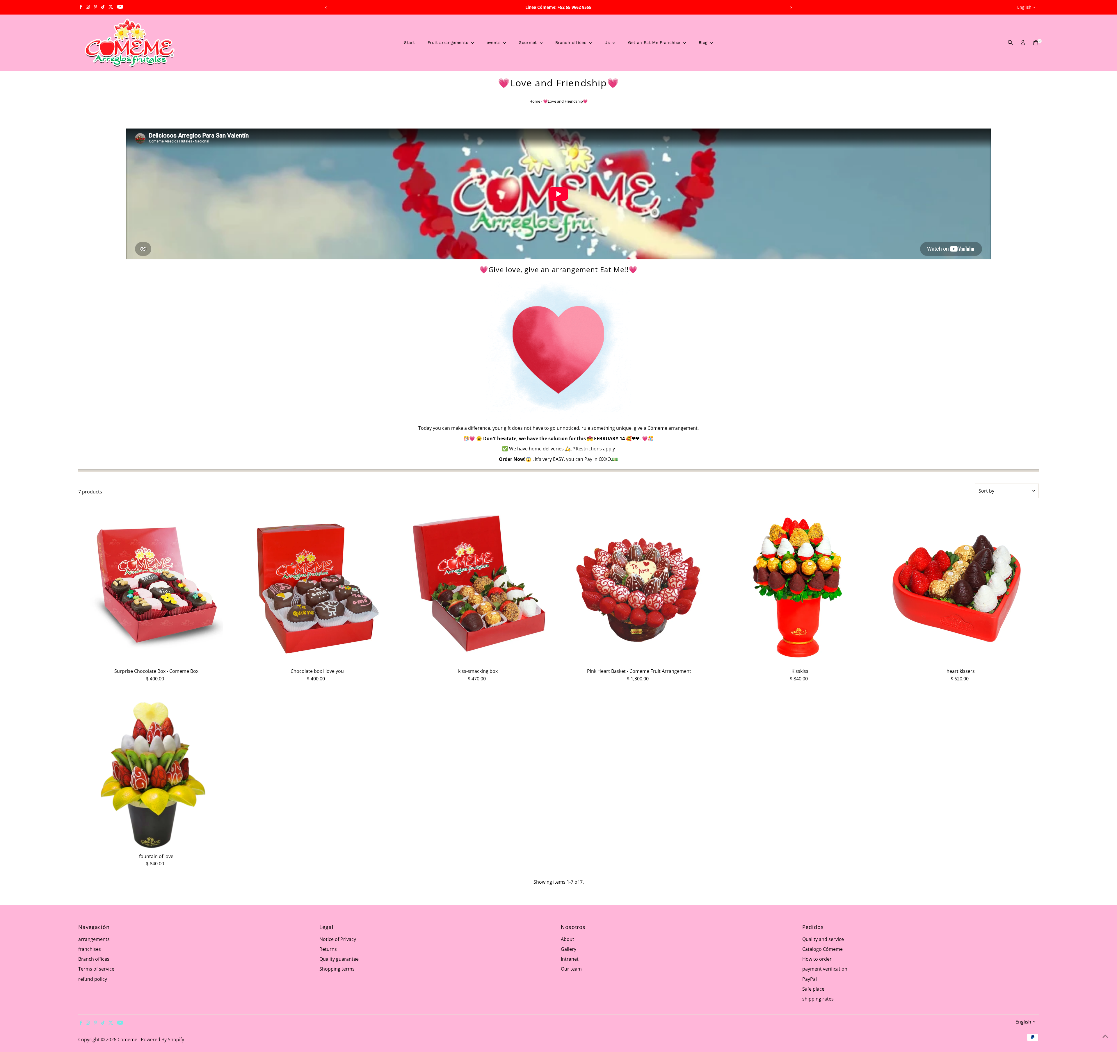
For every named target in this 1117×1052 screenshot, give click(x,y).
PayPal (809, 979)
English (1024, 7)
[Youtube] (120, 7)
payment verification (824, 969)
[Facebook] (80, 7)
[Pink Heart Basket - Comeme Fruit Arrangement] (639, 587)
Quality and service (823, 939)
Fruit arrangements (449, 42)
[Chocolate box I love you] (317, 587)
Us (607, 42)
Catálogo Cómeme (822, 949)
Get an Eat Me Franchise (655, 42)
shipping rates (818, 999)
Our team (571, 969)
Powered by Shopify (162, 1039)
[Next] (791, 7)
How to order (817, 959)
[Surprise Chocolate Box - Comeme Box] (156, 587)
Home (534, 101)
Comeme (127, 1039)
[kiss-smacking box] (478, 587)
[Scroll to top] (1105, 1036)
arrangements (94, 939)
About (567, 939)
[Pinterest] (96, 7)
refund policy (92, 979)
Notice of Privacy (337, 939)
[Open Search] (1010, 42)
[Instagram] (87, 7)
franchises (89, 949)
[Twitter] (111, 7)
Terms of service (96, 969)
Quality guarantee (339, 959)
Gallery (568, 949)
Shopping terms (337, 969)
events (494, 42)
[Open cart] (1036, 42)
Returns (328, 949)
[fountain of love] (156, 772)
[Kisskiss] (800, 587)
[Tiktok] (103, 7)
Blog (704, 42)
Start (409, 42)
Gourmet (528, 42)
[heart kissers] (961, 587)
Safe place (813, 989)
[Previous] (325, 7)
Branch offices (571, 42)
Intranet (570, 959)
